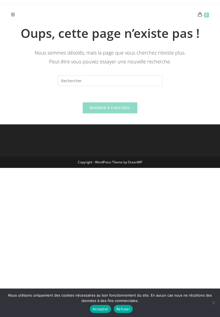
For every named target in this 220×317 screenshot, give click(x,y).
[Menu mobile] (13, 14)
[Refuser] (213, 302)
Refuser (123, 309)
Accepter (100, 309)
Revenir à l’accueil (110, 107)
